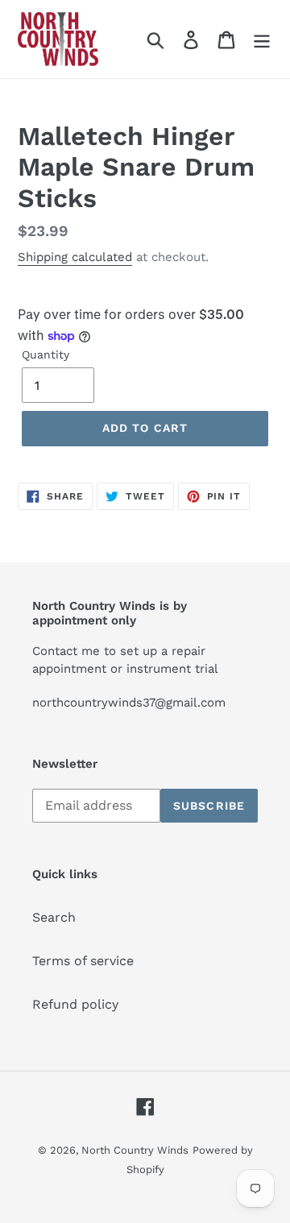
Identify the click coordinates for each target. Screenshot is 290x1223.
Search (54, 917)
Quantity (45, 354)
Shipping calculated (75, 257)
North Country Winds (134, 1150)
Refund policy (75, 1004)
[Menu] (262, 39)
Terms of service (83, 960)
